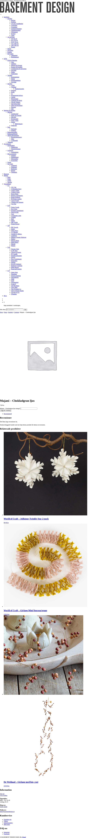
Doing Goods (15, 207)
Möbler (6, 175)
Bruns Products (15, 197)
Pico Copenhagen (16, 259)
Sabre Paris (14, 272)
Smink (13, 122)
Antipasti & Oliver (16, 100)
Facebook (6, 834)
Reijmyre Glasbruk (16, 266)
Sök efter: (3, 309)
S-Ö (8, 271)
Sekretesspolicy (8, 823)
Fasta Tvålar (14, 120)
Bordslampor (15, 57)
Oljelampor (14, 32)
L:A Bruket (14, 232)
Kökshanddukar (16, 80)
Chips (13, 85)
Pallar (9, 179)
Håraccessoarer (11, 154)
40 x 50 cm (14, 40)
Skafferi (9, 84)
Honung (13, 90)
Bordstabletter (15, 77)
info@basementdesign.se (7, 811)
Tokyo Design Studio (17, 291)
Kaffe (12, 92)
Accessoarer (7, 144)
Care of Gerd (15, 200)
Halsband (14, 167)
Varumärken (7, 184)
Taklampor (14, 55)
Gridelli (13, 217)
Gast (12, 214)
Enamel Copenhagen (17, 210)
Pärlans (13, 262)
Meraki (13, 244)
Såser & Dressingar (16, 105)
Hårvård (13, 117)
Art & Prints (11, 37)
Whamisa (14, 294)
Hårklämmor (15, 157)
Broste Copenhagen (17, 195)
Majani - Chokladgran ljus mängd (10, 408)
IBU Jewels (14, 227)
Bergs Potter (14, 194)
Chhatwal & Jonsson (17, 202)
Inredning (6, 17)
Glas (12, 62)
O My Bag (14, 250)
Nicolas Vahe (15, 249)
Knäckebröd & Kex (17, 95)
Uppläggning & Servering (18, 69)
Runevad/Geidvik (16, 269)
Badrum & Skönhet (9, 110)
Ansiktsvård (14, 114)
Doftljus (13, 22)
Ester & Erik (14, 212)
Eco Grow (14, 209)
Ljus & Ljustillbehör (17, 23)
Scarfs (9, 162)
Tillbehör (10, 142)
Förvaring (10, 50)
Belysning (10, 54)
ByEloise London (16, 199)
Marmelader (14, 99)
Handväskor (11, 145)
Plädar (9, 49)
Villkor (6, 821)
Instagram (6, 832)
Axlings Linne (15, 192)
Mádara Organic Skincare (18, 237)
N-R (8, 247)
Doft (8, 127)
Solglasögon (14, 152)
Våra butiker (3, 795)
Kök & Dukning (12, 60)
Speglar (9, 182)
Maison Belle (15, 240)
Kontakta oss (7, 819)
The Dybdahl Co (16, 289)
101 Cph (13, 187)
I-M (8, 225)
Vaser (12, 35)
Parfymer (14, 129)
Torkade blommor (16, 28)
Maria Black (14, 242)
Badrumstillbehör (12, 134)
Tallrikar (13, 64)
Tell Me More (15, 286)
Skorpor (13, 107)
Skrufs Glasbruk (16, 276)
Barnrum (6, 174)
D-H (8, 205)
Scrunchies (14, 160)
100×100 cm (15, 45)
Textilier (9, 75)
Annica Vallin (15, 190)
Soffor (9, 180)
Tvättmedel (14, 140)
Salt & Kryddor (15, 104)
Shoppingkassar (15, 149)
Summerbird (14, 282)
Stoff (12, 281)
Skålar (13, 72)
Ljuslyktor (14, 25)
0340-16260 (3, 807)
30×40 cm (14, 39)
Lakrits (13, 97)
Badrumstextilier (12, 132)
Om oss (2, 794)
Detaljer (9, 18)
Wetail (24, 837)
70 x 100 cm (14, 44)
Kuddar (9, 52)
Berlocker (14, 169)
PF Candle (14, 254)
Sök (25, 309)
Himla (13, 220)
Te (12, 94)
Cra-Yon (13, 204)
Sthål (12, 279)
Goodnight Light (16, 215)
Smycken (10, 164)
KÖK (5, 59)
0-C (8, 185)
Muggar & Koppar (16, 65)
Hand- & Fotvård (16, 115)
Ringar (13, 170)
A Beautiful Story (16, 189)
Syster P (13, 284)
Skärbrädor (14, 74)
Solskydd (14, 125)
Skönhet (9, 112)
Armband (14, 165)
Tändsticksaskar (16, 30)
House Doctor (15, 224)
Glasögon (10, 150)
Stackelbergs (15, 277)
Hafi (12, 219)
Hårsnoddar (14, 159)
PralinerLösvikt (19, 89)
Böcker (13, 20)
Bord (8, 177)
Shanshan (14, 274)
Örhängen (14, 172)
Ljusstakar (14, 27)
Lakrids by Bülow (16, 234)
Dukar (13, 79)
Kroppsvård (14, 119)
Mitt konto (7, 824)
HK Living (14, 222)
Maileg (13, 239)
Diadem (13, 155)
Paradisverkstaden (16, 255)
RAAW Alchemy (16, 264)
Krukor (13, 33)
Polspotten (14, 260)
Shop (5, 312)
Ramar (13, 47)
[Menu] (0, 14)
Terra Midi (14, 287)
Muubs (13, 245)
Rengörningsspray (16, 137)
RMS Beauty (19, 124)
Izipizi (13, 229)
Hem (1, 312)
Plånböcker (14, 147)
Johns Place (14, 230)
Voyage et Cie (15, 292)
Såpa (12, 139)
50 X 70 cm (14, 42)
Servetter (13, 70)
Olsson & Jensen (16, 252)
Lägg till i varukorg (6, 410)
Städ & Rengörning (13, 135)
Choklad (13, 87)
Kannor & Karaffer (16, 67)
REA (5, 296)
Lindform (14, 235)
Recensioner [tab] (8, 414)
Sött (12, 109)
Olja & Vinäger (15, 102)
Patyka (13, 257)
